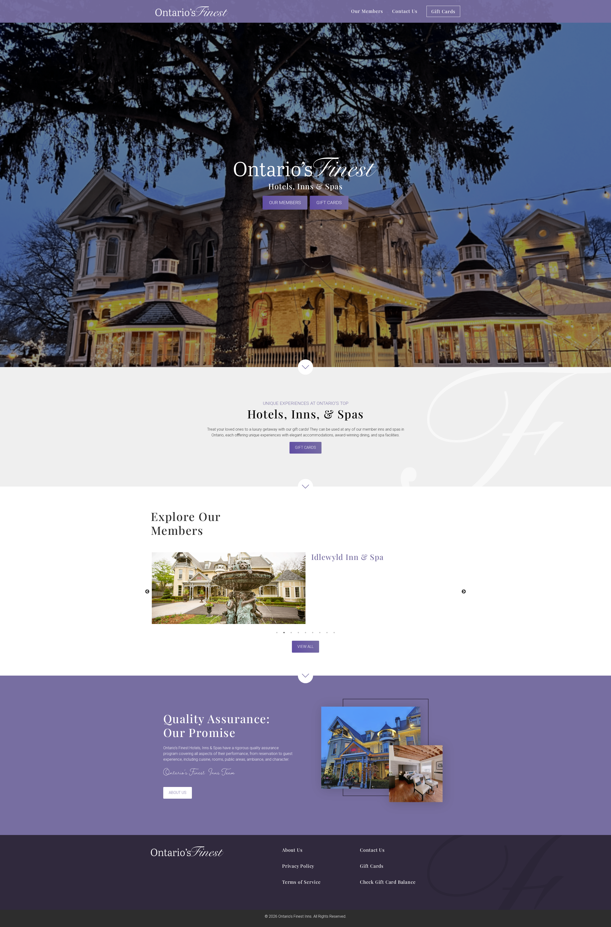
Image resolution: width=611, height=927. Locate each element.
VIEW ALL (305, 646)
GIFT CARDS (329, 202)
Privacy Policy (298, 866)
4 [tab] (298, 632)
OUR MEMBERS (285, 202)
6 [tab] (312, 632)
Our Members (367, 11)
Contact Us (404, 11)
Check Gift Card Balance (388, 882)
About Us (177, 792)
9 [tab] (334, 632)
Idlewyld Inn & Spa (347, 557)
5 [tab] (305, 632)
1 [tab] (276, 632)
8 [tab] (327, 632)
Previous (147, 591)
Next (463, 591)
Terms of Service (301, 882)
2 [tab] (284, 632)
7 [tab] (319, 632)
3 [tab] (291, 632)
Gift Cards (443, 11)
